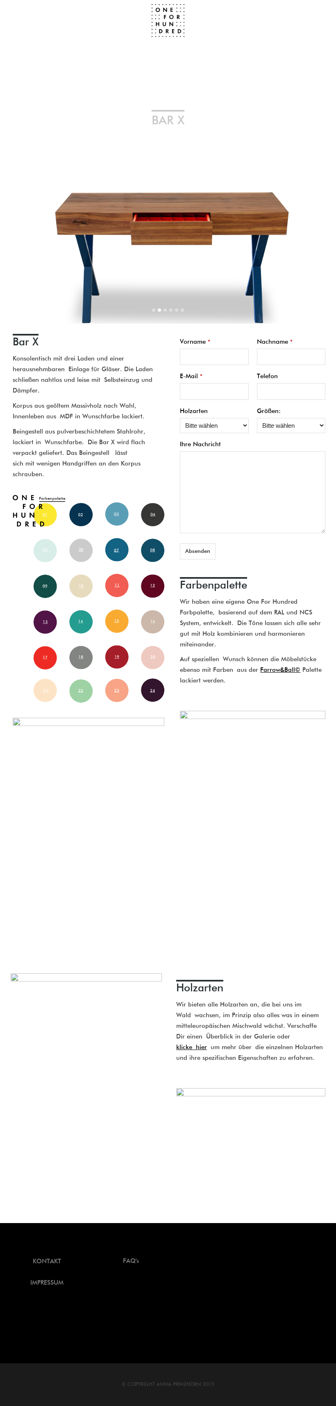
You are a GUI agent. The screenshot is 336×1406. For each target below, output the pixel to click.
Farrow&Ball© (280, 670)
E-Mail (191, 376)
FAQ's (131, 1261)
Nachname (275, 342)
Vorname (195, 342)
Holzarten (194, 411)
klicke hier (191, 1047)
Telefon (267, 376)
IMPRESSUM (47, 1283)
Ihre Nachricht (200, 444)
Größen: (269, 411)
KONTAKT (47, 1261)
